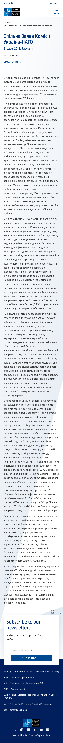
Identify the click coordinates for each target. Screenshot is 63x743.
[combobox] (54, 3)
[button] (54, 3)
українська (11, 62)
